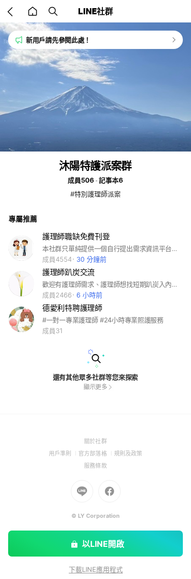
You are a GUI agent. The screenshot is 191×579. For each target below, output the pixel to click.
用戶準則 (63, 453)
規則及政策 (128, 453)
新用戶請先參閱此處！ (58, 40)
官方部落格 (96, 453)
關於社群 (95, 441)
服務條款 (95, 465)
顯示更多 (96, 387)
